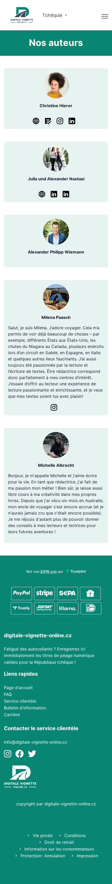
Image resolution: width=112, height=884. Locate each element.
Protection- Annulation (42, 855)
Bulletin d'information (25, 707)
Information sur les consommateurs (58, 849)
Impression (87, 855)
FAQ (8, 694)
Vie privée (42, 835)
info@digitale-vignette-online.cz (35, 742)
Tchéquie (53, 15)
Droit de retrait (58, 842)
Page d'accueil (18, 687)
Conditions (74, 835)
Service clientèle (20, 701)
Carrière (12, 714)
